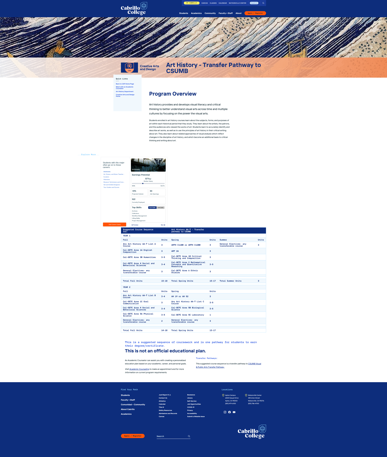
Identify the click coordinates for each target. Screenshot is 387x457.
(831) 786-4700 (253, 403)
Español (254, 3)
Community (210, 13)
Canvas (205, 3)
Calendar (223, 3)
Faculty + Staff (226, 13)
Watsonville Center (237, 3)
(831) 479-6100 (230, 403)
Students (183, 13)
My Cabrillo (192, 3)
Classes (213, 3)
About (238, 13)
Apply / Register (255, 13)
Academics (196, 13)
